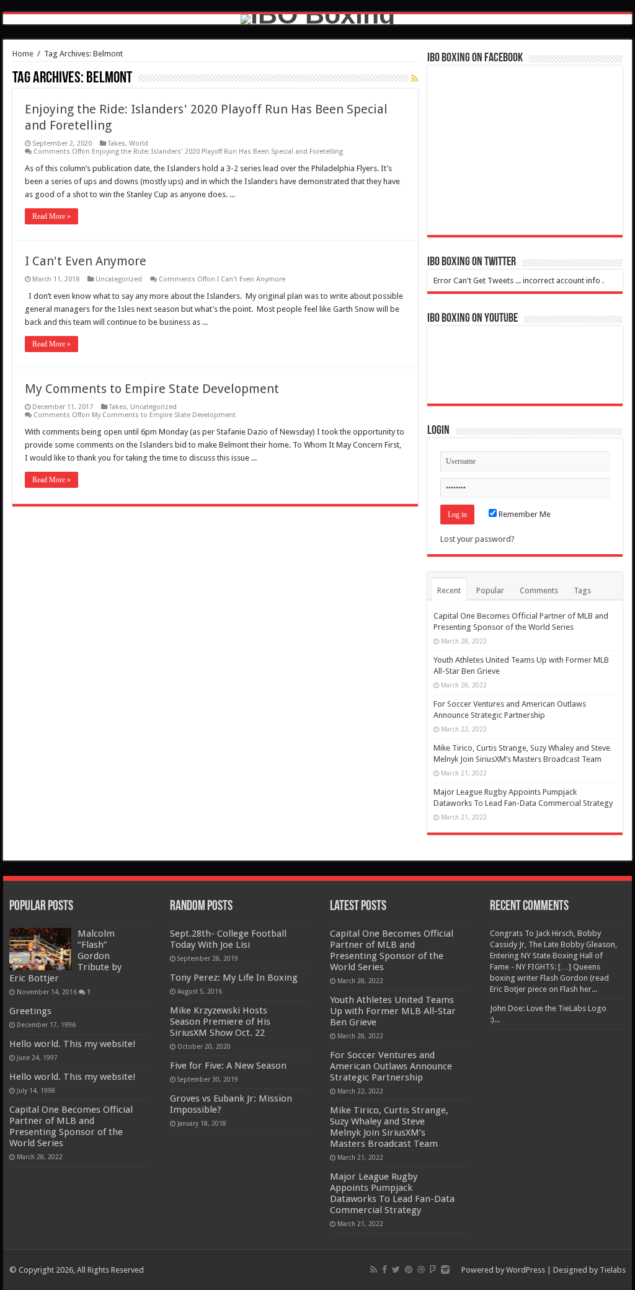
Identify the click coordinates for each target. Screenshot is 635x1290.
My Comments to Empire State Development (152, 388)
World (138, 143)
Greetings (30, 1011)
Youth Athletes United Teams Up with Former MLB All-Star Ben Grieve (393, 1011)
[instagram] (445, 1269)
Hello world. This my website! (72, 1043)
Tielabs (613, 1270)
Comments (539, 590)
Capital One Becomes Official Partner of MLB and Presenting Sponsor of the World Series (71, 1126)
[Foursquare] (433, 1269)
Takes (116, 143)
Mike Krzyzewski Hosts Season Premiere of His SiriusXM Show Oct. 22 (220, 1021)
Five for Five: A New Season (228, 1065)
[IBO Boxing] (317, 19)
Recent (449, 590)
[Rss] (373, 1269)
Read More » (51, 216)
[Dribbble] (421, 1269)
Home (22, 53)
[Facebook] (384, 1269)
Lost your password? (477, 539)
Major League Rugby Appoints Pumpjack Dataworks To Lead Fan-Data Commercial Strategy (392, 1193)
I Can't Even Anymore (85, 261)
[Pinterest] (409, 1269)
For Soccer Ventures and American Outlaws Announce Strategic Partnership (391, 1066)
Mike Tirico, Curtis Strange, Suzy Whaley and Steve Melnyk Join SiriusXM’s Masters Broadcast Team (389, 1127)
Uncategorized (118, 279)
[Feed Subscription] (414, 79)
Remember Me (524, 514)
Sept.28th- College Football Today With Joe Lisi (228, 939)
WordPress (525, 1270)
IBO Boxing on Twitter (471, 262)
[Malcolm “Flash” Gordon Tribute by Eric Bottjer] (40, 949)
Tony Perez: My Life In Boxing (234, 977)
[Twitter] (396, 1269)
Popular (490, 590)
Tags (582, 590)
